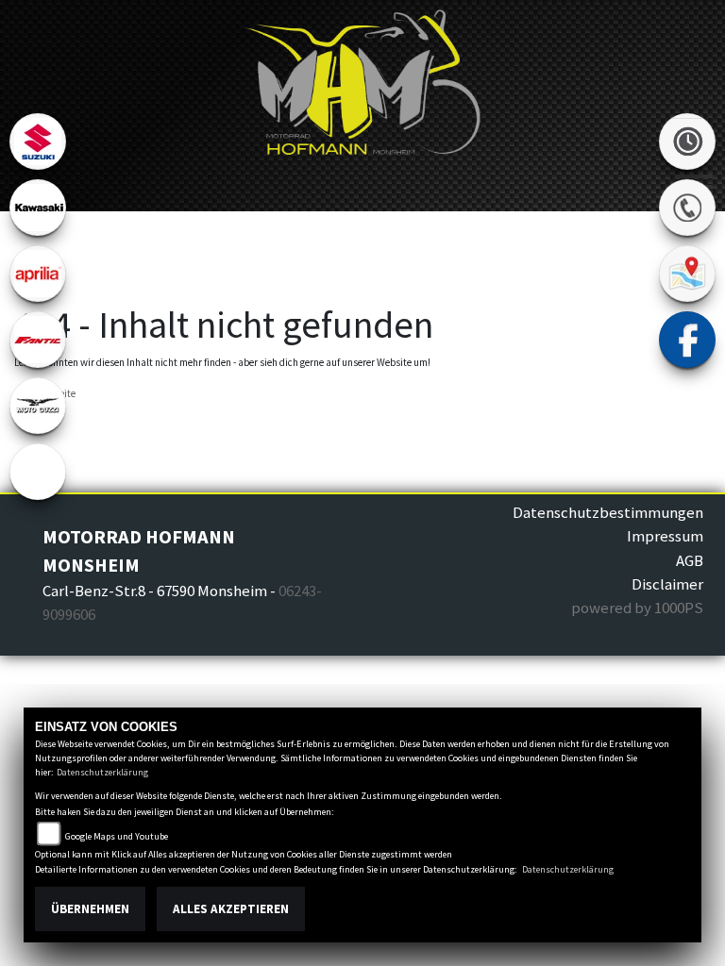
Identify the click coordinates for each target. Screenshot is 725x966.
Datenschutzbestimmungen (608, 512)
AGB (689, 560)
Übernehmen (90, 909)
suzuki (37, 141)
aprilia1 (37, 273)
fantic (37, 339)
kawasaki (37, 207)
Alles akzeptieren (231, 909)
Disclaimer (667, 584)
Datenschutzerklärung (102, 772)
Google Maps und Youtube (116, 836)
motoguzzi (37, 405)
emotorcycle (37, 471)
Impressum (665, 535)
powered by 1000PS (637, 607)
